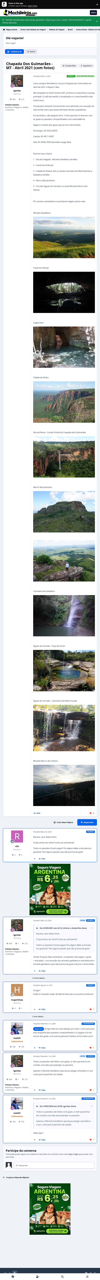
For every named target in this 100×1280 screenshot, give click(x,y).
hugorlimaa (17, 999)
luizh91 (17, 1038)
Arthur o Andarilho (72, 928)
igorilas (17, 90)
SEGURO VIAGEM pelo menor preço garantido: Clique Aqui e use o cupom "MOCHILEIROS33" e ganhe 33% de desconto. (46, 21)
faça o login (73, 1154)
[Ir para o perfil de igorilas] (17, 81)
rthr (17, 846)
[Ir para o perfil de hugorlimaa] (17, 990)
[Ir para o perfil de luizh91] (17, 1028)
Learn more (5, 4)
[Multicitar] (34, 859)
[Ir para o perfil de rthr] (17, 836)
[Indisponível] (64, 218)
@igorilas (38, 1029)
